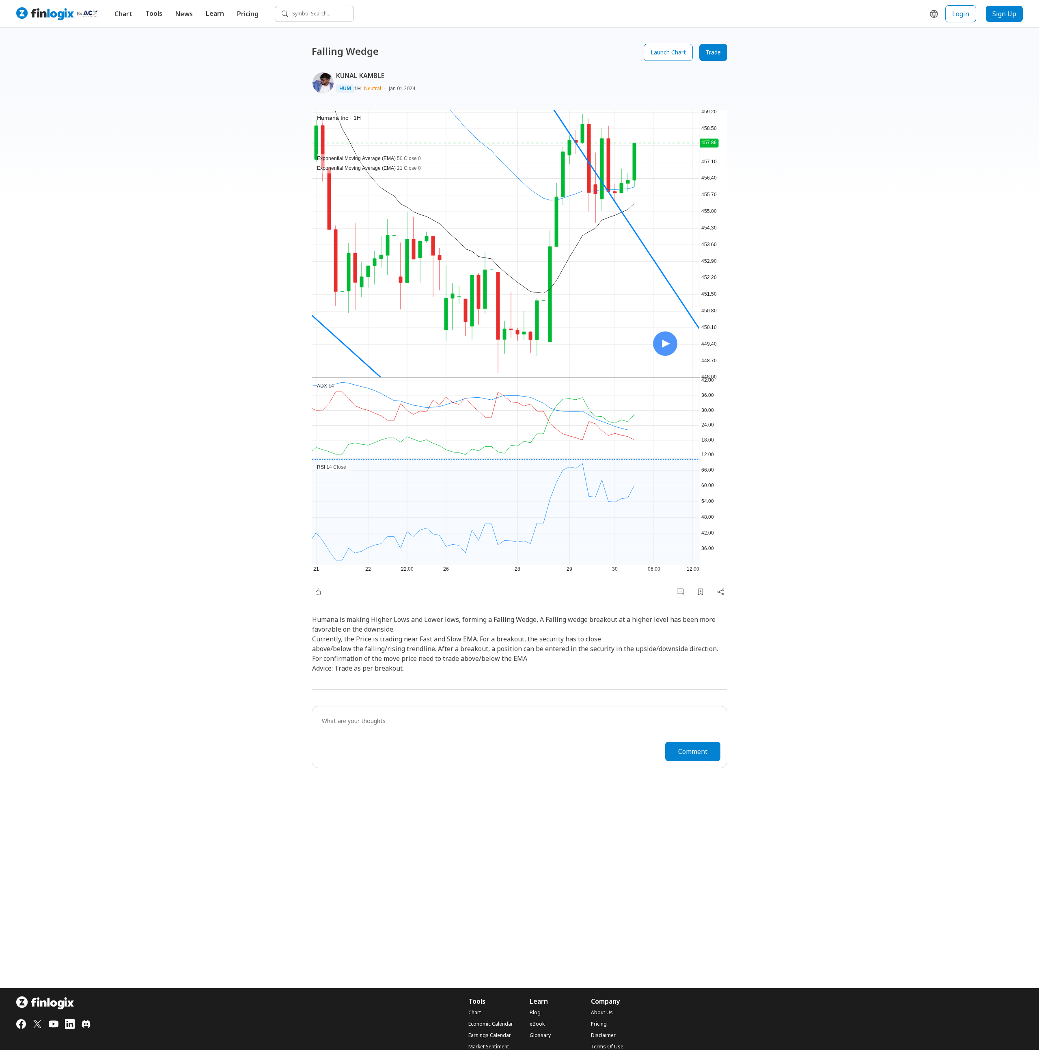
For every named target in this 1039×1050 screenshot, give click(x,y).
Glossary (540, 1035)
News (184, 13)
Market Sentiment (488, 1047)
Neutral (372, 88)
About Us (602, 1012)
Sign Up (1004, 13)
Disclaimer (603, 1035)
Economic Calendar (490, 1024)
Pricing (248, 13)
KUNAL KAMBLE (360, 75)
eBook (537, 1024)
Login (960, 13)
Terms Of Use (607, 1047)
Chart (123, 13)
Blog (535, 1012)
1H (357, 88)
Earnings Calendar (489, 1035)
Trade (713, 52)
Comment (692, 751)
